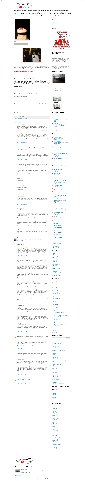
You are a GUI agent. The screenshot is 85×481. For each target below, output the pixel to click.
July (55, 301)
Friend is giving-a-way (57, 201)
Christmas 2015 (56, 155)
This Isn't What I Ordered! (59, 312)
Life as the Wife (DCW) (58, 227)
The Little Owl (55, 430)
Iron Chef (55, 441)
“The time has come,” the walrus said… (60, 166)
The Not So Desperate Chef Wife (60, 158)
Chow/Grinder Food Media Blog (59, 350)
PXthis (54, 267)
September (57, 298)
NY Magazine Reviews (57, 373)
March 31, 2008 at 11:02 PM (22, 348)
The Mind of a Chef (56, 447)
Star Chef (55, 271)
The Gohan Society (56, 275)
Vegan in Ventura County (58, 189)
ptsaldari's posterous (58, 232)
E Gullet (54, 353)
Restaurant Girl (56, 378)
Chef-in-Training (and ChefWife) (60, 200)
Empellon (55, 415)
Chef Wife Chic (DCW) (58, 169)
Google (54, 397)
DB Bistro (56, 309)
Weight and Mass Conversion (58, 383)
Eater (55, 118)
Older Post (47, 388)
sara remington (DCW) (58, 185)
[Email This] (19, 116)
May (55, 304)
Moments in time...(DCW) (58, 212)
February (56, 328)
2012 (55, 285)
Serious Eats (56, 123)
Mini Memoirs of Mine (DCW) (59, 235)
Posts (55, 88)
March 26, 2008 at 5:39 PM (22, 149)
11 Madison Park (56, 405)
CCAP (54, 394)
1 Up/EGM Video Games (57, 343)
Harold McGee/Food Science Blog (59, 360)
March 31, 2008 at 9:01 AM (22, 331)
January (56, 330)
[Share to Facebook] (22, 116)
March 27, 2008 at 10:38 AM (22, 204)
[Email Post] (17, 116)
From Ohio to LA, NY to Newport (60, 318)
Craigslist (55, 254)
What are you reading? (57, 147)
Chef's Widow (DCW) (58, 237)
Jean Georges (20, 118)
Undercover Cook (20, 335)
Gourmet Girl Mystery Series (58, 244)
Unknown (19, 378)
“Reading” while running (57, 174)
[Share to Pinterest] (23, 116)
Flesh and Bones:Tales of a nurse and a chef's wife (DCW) (60, 208)
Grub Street (55, 358)
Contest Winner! (57, 313)
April (55, 306)
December (57, 293)
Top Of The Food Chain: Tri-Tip (59, 217)
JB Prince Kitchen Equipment (58, 362)
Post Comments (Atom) (23, 390)
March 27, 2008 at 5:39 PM (22, 240)
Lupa (54, 422)
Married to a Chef (56, 247)
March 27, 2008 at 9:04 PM (22, 255)
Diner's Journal (56, 351)
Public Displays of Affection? (59, 326)
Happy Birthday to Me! (58, 310)
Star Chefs (55, 382)
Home (32, 388)
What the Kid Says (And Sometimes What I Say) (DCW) (60, 196)
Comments (56, 90)
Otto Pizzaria (55, 425)
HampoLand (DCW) (57, 137)
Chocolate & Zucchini (58, 133)
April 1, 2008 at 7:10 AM (21, 374)
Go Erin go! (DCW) (57, 173)
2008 (55, 292)
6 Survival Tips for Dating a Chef (59, 22)
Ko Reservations (56, 365)
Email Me (54, 94)
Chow (54, 253)
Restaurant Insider (56, 268)
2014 (55, 282)
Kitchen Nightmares (57, 444)
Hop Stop (55, 261)
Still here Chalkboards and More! (59, 150)
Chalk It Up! (56, 149)
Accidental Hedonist (58, 225)
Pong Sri (54, 429)
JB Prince (55, 230)
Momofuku (55, 423)
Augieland (55, 347)
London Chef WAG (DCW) (59, 220)
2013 (55, 284)
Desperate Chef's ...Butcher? (59, 322)
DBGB (54, 411)
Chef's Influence (57, 319)
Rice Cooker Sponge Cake (58, 115)
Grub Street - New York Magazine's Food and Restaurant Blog (60, 129)
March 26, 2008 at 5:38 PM (22, 142)
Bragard (54, 393)
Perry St (54, 426)
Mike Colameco (56, 265)
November (57, 295)
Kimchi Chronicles (56, 246)
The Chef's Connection (57, 272)
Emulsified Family (57, 141)
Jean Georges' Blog (57, 364)
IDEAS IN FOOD (57, 223)
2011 (55, 287)
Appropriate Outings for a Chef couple (60, 182)
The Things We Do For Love (58, 138)
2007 (55, 332)
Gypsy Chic (55, 170)
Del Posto (55, 414)
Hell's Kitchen (55, 440)
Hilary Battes (19, 237)
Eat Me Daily (56, 216)
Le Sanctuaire (55, 368)
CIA (54, 396)
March (56, 307)
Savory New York (56, 379)
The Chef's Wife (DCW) (58, 146)
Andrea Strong (56, 346)
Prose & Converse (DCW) (58, 165)
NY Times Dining (56, 376)
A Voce (54, 407)
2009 (55, 290)
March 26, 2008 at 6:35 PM (22, 159)
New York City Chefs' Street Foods (59, 192)
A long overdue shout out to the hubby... (60, 209)
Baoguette (55, 408)
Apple (54, 391)
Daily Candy (55, 256)
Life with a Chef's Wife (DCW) (59, 188)
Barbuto (54, 409)
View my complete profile (25, 472)
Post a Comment (19, 385)
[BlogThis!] (20, 116)
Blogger (47, 478)
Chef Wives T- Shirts (57, 243)
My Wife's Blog (56, 369)
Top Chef (55, 448)
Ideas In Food (55, 361)
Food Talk (55, 260)
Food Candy (55, 258)
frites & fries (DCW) (57, 114)
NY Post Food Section (57, 375)
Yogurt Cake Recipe (57, 134)
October (56, 296)
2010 (55, 288)
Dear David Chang (57, 321)
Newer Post (17, 388)
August (56, 299)
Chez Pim (55, 349)
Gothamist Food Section (57, 357)
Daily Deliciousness (57, 234)
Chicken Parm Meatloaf (57, 159)
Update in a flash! (56, 213)
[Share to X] (21, 116)
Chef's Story (55, 439)
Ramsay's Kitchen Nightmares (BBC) (60, 445)
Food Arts (55, 257)
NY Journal (55, 372)
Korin (54, 400)
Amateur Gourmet (56, 344)
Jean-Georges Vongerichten (59, 191)
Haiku (54, 197)
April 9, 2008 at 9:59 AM (21, 383)
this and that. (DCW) (58, 204)
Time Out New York (18, 66)
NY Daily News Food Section (58, 371)
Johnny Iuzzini (25, 118)
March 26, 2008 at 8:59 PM (22, 182)
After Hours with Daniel (57, 437)
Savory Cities (55, 269)
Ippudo (54, 416)
